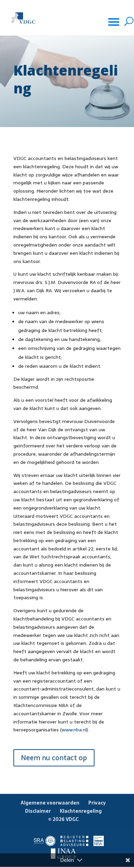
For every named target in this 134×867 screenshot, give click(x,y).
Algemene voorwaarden (50, 803)
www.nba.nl (74, 729)
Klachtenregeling (81, 811)
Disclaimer (38, 811)
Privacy (97, 803)
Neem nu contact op (54, 757)
